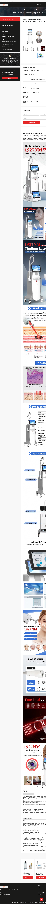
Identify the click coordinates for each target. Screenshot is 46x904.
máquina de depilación (6, 46)
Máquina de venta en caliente (7, 25)
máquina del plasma (6, 34)
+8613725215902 (13, 72)
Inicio (13, 12)
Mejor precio (27, 877)
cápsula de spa (5, 31)
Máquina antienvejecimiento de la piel (9, 41)
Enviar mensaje (32, 122)
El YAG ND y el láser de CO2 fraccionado (7, 29)
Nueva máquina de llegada (20, 12)
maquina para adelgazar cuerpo (8, 44)
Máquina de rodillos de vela (7, 39)
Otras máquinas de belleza (7, 49)
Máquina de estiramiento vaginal (8, 36)
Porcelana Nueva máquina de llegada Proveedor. (20, 902)
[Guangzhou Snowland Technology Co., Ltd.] (4, 4)
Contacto (10, 78)
